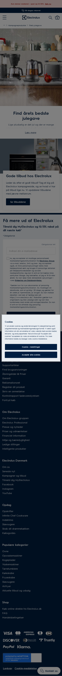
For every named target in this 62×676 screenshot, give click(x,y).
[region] (31, 338)
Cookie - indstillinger (31, 347)
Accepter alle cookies (31, 355)
